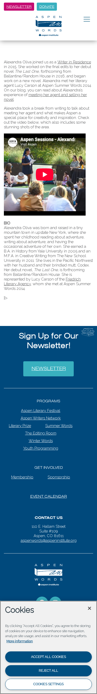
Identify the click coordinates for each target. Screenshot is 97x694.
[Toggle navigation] (86, 19)
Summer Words (58, 421)
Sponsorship (59, 473)
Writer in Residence (74, 62)
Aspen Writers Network (41, 414)
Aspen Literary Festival (40, 406)
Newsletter (19, 6)
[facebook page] (42, 598)
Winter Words (41, 437)
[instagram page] (55, 598)
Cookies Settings (48, 684)
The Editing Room (40, 429)
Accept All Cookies (48, 657)
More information (19, 641)
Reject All (48, 670)
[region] (48, 647)
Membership (22, 473)
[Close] (89, 608)
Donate (46, 6)
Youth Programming (40, 444)
